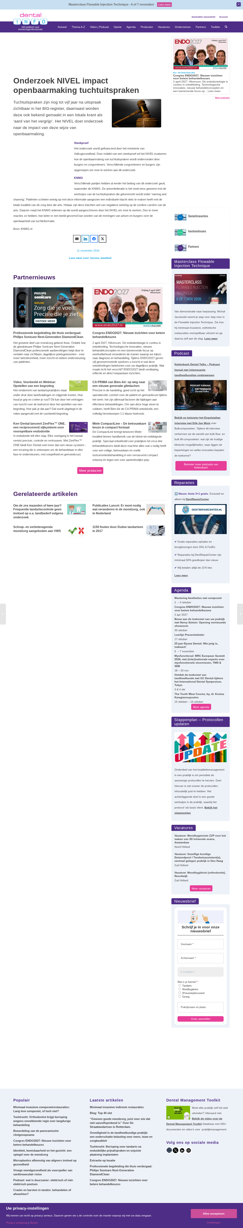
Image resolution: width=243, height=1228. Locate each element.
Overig (185, 996)
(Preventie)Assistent (193, 993)
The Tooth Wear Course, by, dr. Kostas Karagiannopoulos (199, 695)
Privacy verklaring (16, 1222)
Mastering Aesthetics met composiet (198, 597)
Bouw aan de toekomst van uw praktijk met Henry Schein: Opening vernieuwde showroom (200, 622)
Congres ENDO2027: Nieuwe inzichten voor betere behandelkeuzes (128, 335)
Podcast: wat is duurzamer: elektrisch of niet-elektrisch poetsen (43, 1182)
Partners (193, 246)
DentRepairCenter (197, 499)
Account (223, 17)
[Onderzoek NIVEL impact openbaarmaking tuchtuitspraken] (136, 113)
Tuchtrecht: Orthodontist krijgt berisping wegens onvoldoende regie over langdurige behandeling (42, 1121)
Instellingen (214, 1222)
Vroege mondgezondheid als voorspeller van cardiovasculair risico (42, 1172)
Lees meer (164, 4)
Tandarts (186, 985)
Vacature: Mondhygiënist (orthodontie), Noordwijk (200, 874)
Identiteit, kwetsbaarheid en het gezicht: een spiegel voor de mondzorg (42, 1152)
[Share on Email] (77, 239)
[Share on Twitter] (102, 239)
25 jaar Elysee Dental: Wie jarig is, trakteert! (196, 645)
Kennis (94, 257)
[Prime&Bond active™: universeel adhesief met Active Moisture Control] (240, 614)
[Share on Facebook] (94, 239)
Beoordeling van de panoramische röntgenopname (36, 1132)
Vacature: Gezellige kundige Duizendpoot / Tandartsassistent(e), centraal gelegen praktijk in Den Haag (198, 857)
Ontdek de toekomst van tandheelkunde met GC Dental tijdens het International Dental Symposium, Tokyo (198, 680)
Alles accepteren (214, 1213)
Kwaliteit (106, 257)
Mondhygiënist (189, 989)
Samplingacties (198, 215)
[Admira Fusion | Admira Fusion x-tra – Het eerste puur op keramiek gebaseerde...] (3, 614)
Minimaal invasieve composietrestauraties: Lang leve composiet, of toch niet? (41, 1109)
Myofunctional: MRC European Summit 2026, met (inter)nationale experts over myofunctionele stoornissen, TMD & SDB (199, 661)
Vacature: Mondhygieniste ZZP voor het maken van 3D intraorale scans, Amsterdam (200, 839)
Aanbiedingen (197, 231)
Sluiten (34, 1222)
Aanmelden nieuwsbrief (203, 17)
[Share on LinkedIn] (85, 239)
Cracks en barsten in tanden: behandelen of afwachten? (42, 1192)
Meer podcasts (222, 98)
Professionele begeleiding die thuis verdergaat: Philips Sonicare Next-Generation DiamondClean (48, 335)
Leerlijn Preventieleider (189, 634)
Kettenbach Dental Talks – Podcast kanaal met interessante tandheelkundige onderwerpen (197, 370)
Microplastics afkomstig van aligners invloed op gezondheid (45, 1162)
